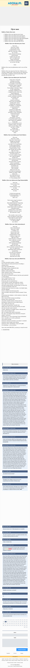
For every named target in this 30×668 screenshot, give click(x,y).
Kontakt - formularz (17, 662)
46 (20, 625)
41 (9, 625)
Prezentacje (3, 660)
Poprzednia (8, 653)
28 (7, 623)
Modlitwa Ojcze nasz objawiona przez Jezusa (14, 34)
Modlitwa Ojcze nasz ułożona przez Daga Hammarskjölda (16, 38)
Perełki (25, 660)
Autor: (15, 632)
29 (9, 623)
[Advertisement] (15, 16)
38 (3, 625)
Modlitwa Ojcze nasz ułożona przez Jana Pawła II (15, 35)
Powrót (15, 653)
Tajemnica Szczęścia (14, 660)
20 (16, 621)
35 (22, 623)
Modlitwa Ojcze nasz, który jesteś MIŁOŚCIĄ (14, 41)
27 (5, 623)
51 (26, 627)
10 (20, 619)
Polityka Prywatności (10, 662)
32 (16, 623)
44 (16, 625)
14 (3, 621)
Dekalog (19, 660)
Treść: (15, 637)
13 (26, 619)
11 (22, 619)
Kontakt (21, 662)
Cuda (27, 660)
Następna (21, 653)
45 (18, 625)
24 (24, 621)
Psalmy (22, 660)
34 (20, 623)
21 (18, 621)
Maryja (10, 660)
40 (7, 625)
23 (22, 621)
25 (26, 621)
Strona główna (15, 656)
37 (26, 623)
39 (5, 625)
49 (26, 625)
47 (22, 625)
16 (7, 621)
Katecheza (7, 660)
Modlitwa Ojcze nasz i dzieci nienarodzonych (14, 39)
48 (24, 625)
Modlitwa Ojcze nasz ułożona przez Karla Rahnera (15, 37)
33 (18, 623)
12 (24, 619)
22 (20, 621)
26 (3, 623)
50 (24, 627)
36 (24, 623)
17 (9, 621)
